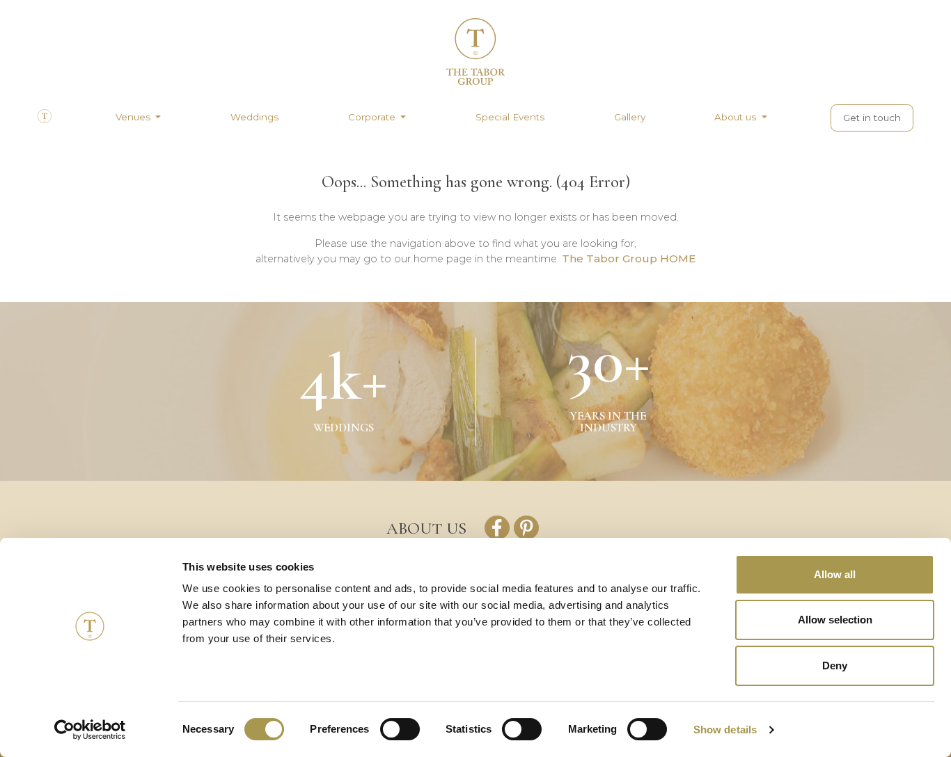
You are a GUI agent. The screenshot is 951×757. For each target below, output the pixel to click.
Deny (834, 665)
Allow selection (835, 619)
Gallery (629, 116)
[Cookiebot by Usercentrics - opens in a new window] (90, 729)
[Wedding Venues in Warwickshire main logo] (475, 63)
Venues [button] (134, 116)
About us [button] (736, 116)
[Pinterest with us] (526, 528)
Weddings (254, 116)
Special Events (509, 116)
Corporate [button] (373, 116)
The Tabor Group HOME (628, 258)
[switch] (400, 729)
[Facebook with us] (497, 528)
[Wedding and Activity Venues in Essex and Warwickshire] (45, 120)
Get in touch (872, 117)
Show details (725, 729)
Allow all (835, 574)
